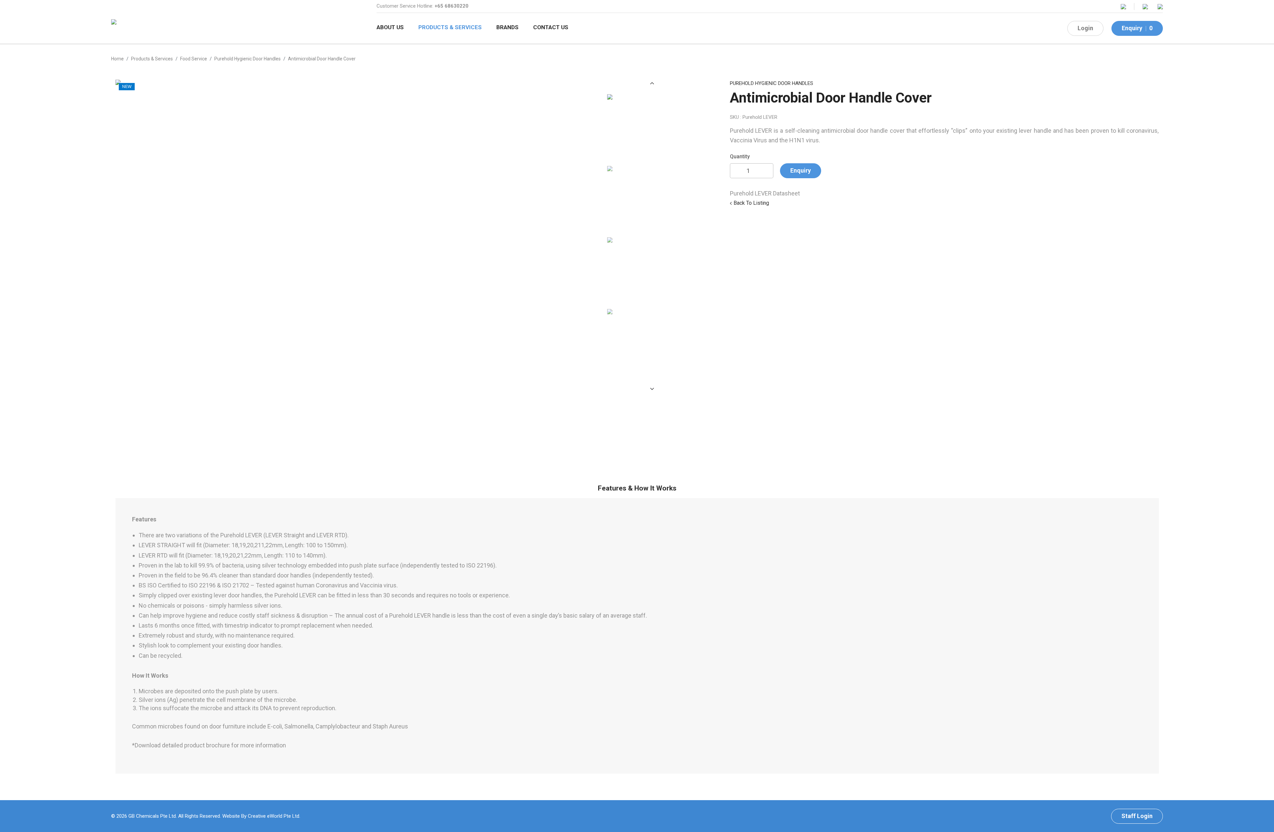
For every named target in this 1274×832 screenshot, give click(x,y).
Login (1085, 28)
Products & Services (450, 27)
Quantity (740, 156)
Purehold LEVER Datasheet (765, 193)
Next (652, 388)
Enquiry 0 (1137, 28)
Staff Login (1137, 815)
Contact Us (550, 27)
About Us (390, 27)
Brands (507, 27)
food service (193, 58)
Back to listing (751, 203)
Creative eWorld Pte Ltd (273, 816)
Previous (652, 83)
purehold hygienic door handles (247, 58)
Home (117, 58)
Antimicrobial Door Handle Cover (322, 58)
